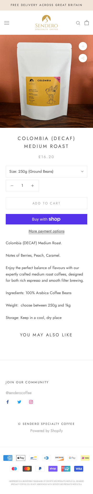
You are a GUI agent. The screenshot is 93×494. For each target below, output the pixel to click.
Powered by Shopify (46, 430)
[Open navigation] (6, 23)
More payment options (46, 231)
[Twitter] (19, 402)
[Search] (78, 23)
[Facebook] (8, 402)
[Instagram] (31, 402)
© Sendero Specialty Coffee (46, 424)
